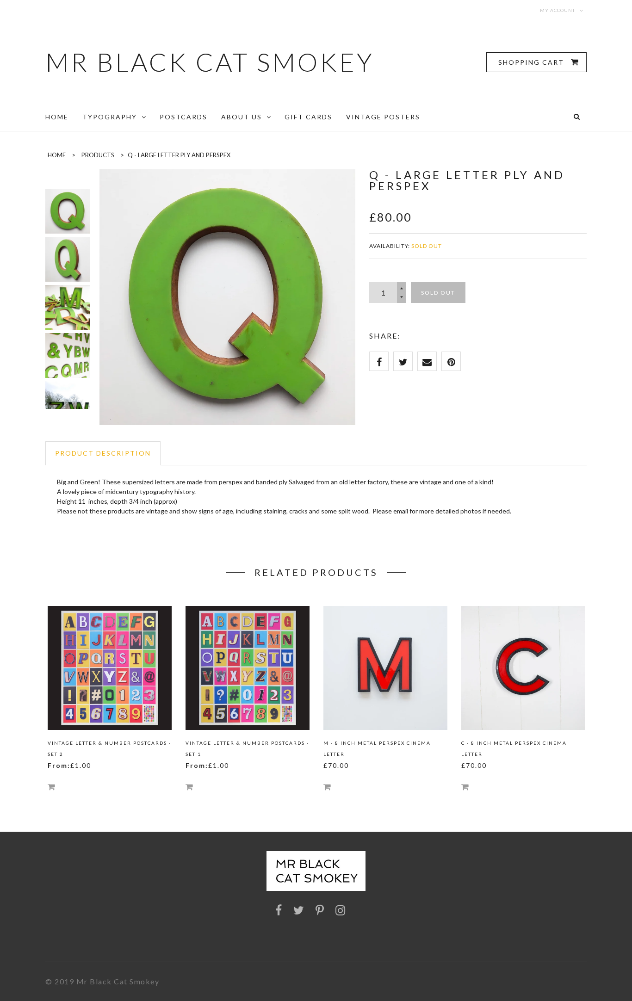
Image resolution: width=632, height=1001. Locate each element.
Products (97, 155)
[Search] (577, 116)
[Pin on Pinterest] (451, 361)
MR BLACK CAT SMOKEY (209, 62)
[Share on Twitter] (403, 361)
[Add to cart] (51, 786)
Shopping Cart (532, 62)
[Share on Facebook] (379, 361)
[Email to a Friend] (427, 361)
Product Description (103, 453)
